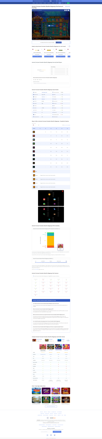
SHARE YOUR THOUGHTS (36, 81)
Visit (37, 56)
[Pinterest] (51, 435)
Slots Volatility (37, 269)
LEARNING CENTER (40, 415)
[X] (47, 435)
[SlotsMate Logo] (51, 1)
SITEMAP (65, 415)
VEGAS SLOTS (59, 413)
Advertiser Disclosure (51, 426)
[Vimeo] (54, 435)
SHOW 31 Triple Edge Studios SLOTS (51, 406)
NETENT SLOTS (42, 413)
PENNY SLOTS (55, 413)
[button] (69, 46)
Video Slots (43, 96)
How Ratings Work (44, 426)
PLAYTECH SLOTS (47, 413)
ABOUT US (55, 415)
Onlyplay (66, 354)
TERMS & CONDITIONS (45, 415)
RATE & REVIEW (59, 42)
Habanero (50, 354)
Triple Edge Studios (44, 92)
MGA (58, 354)
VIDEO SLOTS (51, 413)
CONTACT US (59, 415)
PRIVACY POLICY (51, 415)
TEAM (62, 415)
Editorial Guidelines (57, 426)
